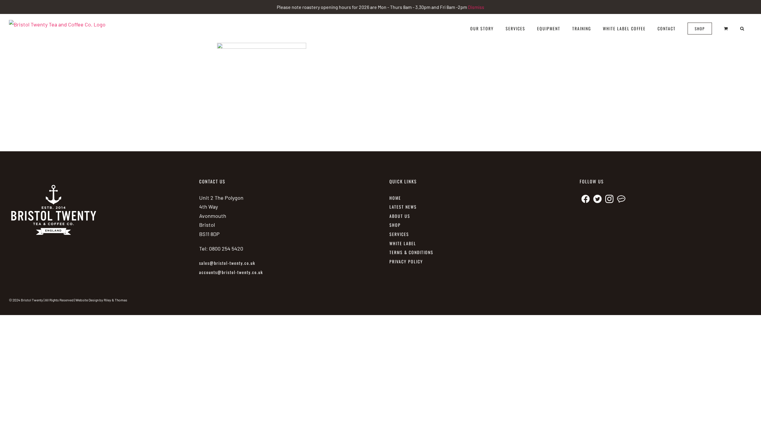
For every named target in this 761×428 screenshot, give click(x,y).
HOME (395, 198)
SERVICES (399, 234)
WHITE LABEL (403, 243)
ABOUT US (399, 216)
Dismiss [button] (476, 7)
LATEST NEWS (403, 207)
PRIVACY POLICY (406, 261)
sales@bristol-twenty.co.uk (227, 263)
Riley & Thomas (115, 300)
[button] (742, 28)
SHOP (395, 225)
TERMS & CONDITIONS (411, 252)
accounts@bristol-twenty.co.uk (231, 272)
